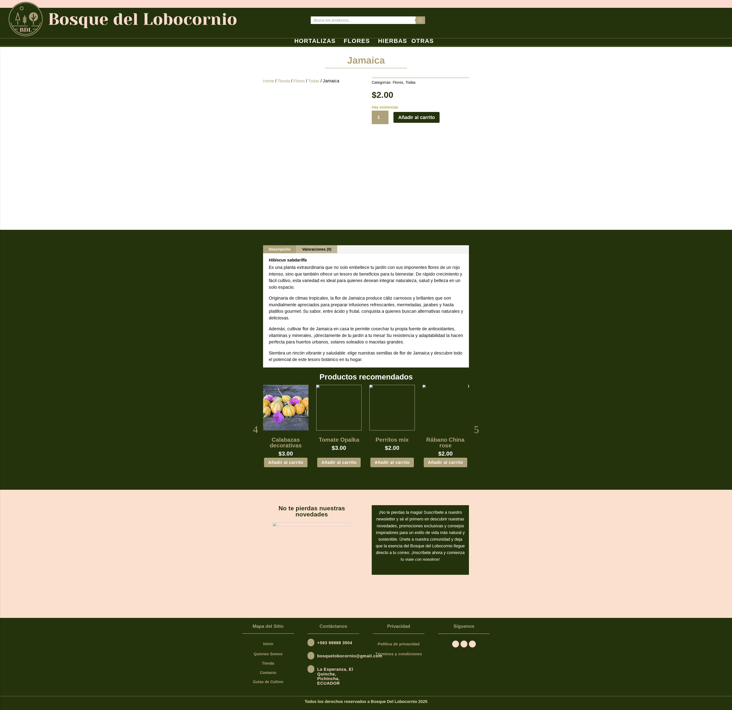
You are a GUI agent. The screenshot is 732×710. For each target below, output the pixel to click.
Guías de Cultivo (268, 682)
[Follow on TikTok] (472, 644)
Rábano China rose (445, 442)
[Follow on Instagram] (464, 644)
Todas (313, 81)
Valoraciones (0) (316, 249)
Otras (422, 42)
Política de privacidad (399, 644)
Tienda (284, 81)
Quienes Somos (268, 654)
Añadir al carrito (416, 117)
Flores (357, 42)
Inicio (268, 644)
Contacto (268, 673)
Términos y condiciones (398, 654)
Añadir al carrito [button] (285, 462)
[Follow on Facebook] (455, 644)
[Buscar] (420, 20)
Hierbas (392, 42)
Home (268, 81)
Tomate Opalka (339, 440)
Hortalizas (315, 42)
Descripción (280, 249)
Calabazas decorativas (286, 442)
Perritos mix (392, 440)
